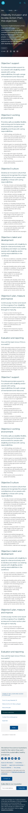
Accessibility (18, 762)
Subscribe (22, 788)
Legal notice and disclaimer (16, 765)
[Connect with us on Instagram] (5, 758)
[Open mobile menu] (20, 3)
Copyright (4, 765)
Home (2, 10)
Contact (4, 48)
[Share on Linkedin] (14, 51)
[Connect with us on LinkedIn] (9, 758)
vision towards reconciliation (12, 809)
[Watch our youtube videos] (19, 758)
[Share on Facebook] (7, 51)
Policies (10, 10)
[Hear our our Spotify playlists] (12, 758)
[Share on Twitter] (11, 51)
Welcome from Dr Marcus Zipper (11, 704)
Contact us (6, 778)
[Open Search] (25, 3)
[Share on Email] (17, 51)
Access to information (7, 762)
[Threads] (15, 758)
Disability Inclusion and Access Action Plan (12, 694)
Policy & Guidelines (6, 767)
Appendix (5, 720)
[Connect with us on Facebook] (2, 758)
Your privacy (17, 767)
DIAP (15, 10)
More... (14, 728)
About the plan (6, 707)
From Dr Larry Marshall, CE (9, 700)
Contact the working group (9, 717)
